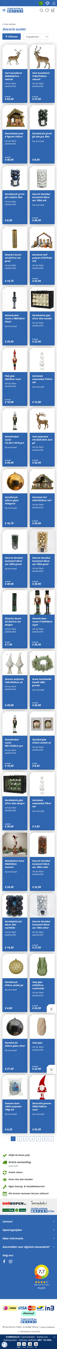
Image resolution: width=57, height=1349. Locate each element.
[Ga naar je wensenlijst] (47, 10)
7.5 (41, 3)
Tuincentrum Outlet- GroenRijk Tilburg (21, 1327)
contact (47, 3)
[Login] (54, 3)
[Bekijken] (52, 10)
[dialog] (4, 1344)
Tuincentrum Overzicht (30, 1331)
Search (41, 10)
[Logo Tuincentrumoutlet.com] (15, 10)
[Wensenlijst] (47, 10)
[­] (4, 1276)
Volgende (51, 1138)
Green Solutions (47, 1327)
